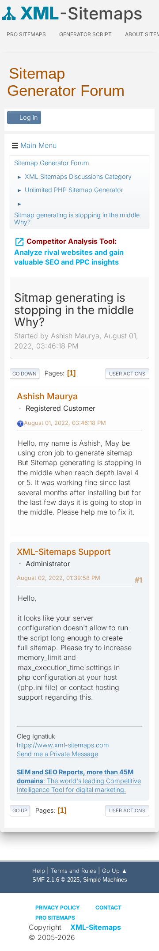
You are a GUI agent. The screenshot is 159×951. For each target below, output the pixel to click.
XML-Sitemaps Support (64, 551)
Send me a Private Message (57, 754)
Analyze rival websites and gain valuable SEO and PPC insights (69, 252)
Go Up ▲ (114, 870)
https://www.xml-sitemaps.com (63, 745)
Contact (108, 907)
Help (38, 870)
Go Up (19, 810)
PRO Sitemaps (26, 34)
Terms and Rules (73, 870)
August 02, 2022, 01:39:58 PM (58, 577)
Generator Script (85, 34)
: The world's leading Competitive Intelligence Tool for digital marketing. (79, 780)
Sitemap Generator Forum (66, 81)
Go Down (24, 374)
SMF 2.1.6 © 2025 (56, 879)
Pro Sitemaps (55, 917)
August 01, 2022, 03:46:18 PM (65, 422)
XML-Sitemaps (95, 927)
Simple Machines (105, 879)
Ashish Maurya (47, 396)
